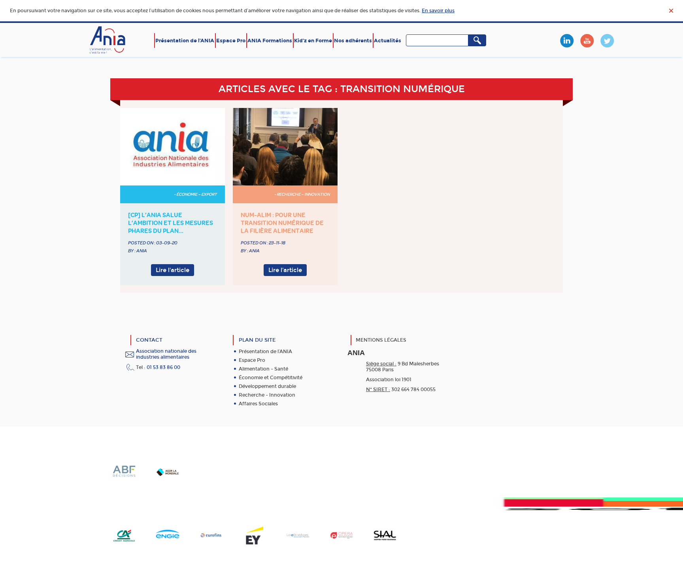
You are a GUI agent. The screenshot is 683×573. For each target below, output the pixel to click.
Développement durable (267, 386)
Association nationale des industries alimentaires (166, 354)
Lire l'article (172, 270)
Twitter (607, 41)
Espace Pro (230, 40)
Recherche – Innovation (267, 395)
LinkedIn (567, 41)
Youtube (587, 41)
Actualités (387, 40)
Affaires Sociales (258, 404)
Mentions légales (381, 340)
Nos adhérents (353, 40)
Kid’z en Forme (313, 40)
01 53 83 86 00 (163, 367)
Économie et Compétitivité (270, 377)
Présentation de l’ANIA (184, 40)
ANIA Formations (269, 40)
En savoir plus (438, 10)
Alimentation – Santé (263, 369)
